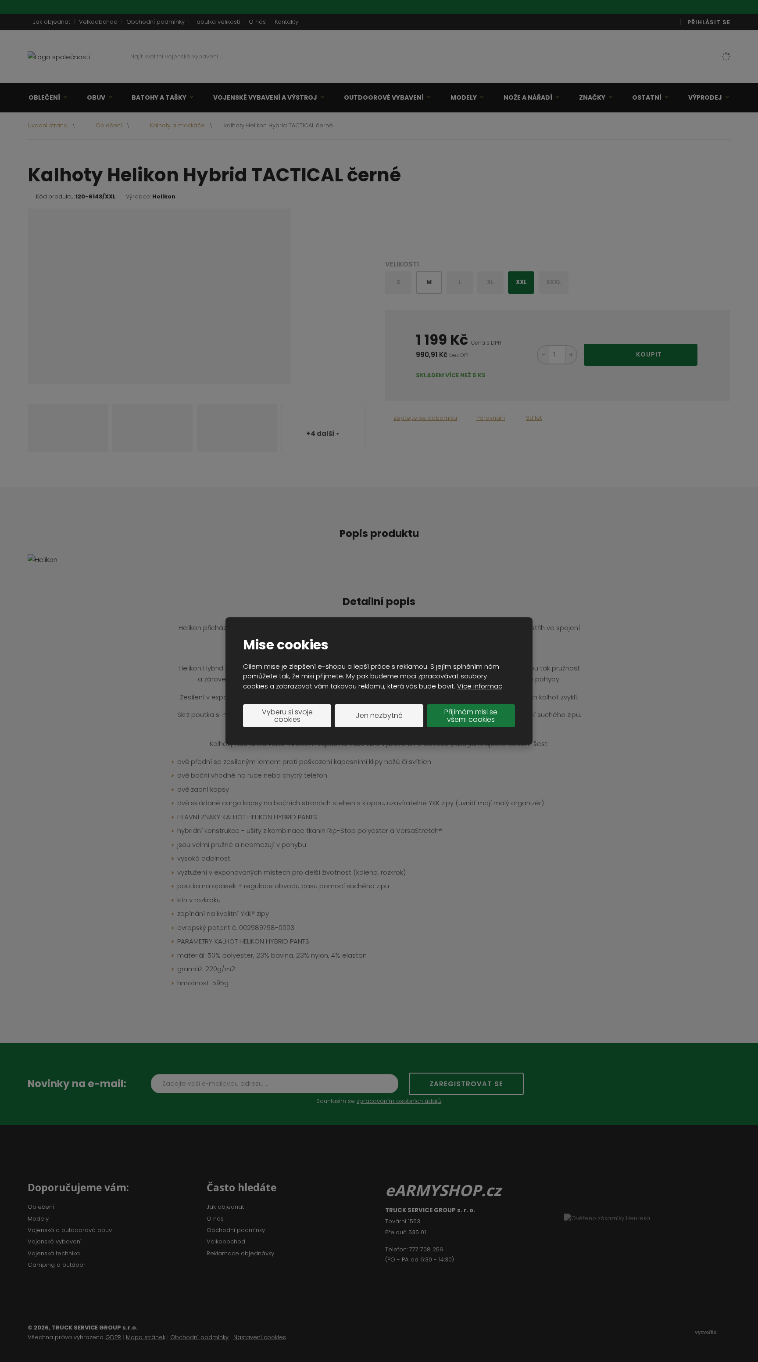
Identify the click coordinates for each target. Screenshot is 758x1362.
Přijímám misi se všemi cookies (470, 716)
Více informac (479, 686)
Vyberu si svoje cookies (287, 716)
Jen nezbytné (379, 715)
